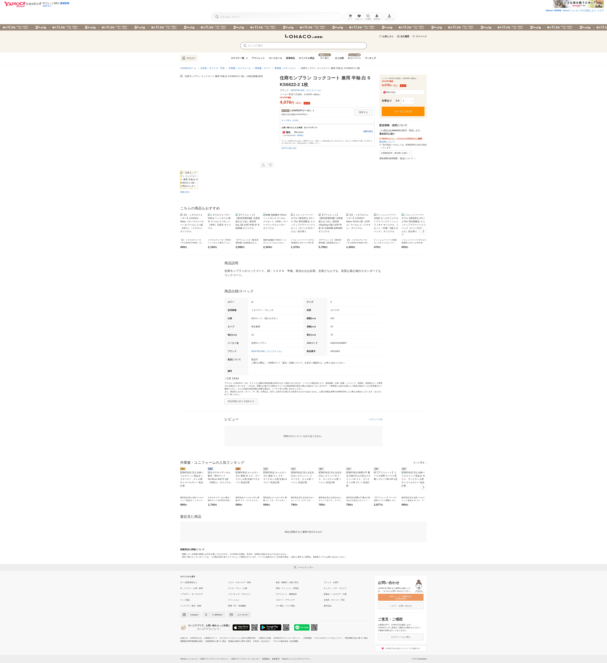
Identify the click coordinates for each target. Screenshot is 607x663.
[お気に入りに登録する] (270, 165)
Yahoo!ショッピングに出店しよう (579, 10)
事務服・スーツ (262, 68)
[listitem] (204, 582)
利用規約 (266, 659)
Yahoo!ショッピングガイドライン (296, 659)
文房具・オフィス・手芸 (212, 68)
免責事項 (275, 659)
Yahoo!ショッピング (189, 659)
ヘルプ (600, 10)
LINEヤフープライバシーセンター (245, 659)
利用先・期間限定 (297, 135)
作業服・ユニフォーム (240, 68)
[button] (407, 100)
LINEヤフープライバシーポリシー (214, 659)
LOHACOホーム (188, 68)
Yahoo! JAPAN (553, 10)
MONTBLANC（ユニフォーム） (267, 351)
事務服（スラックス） (286, 68)
